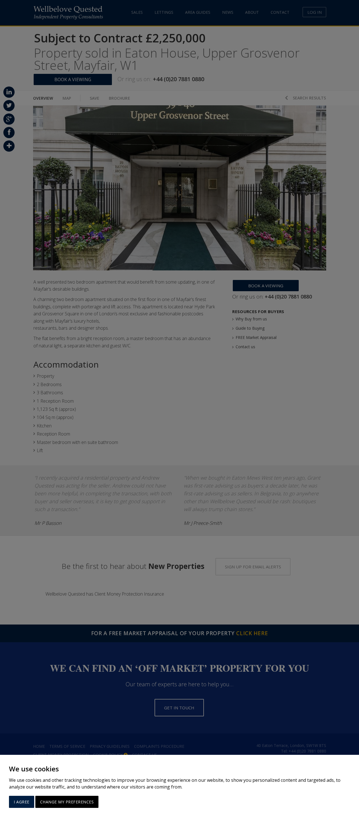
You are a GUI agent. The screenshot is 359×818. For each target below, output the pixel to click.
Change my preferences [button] (67, 802)
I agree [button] (21, 802)
